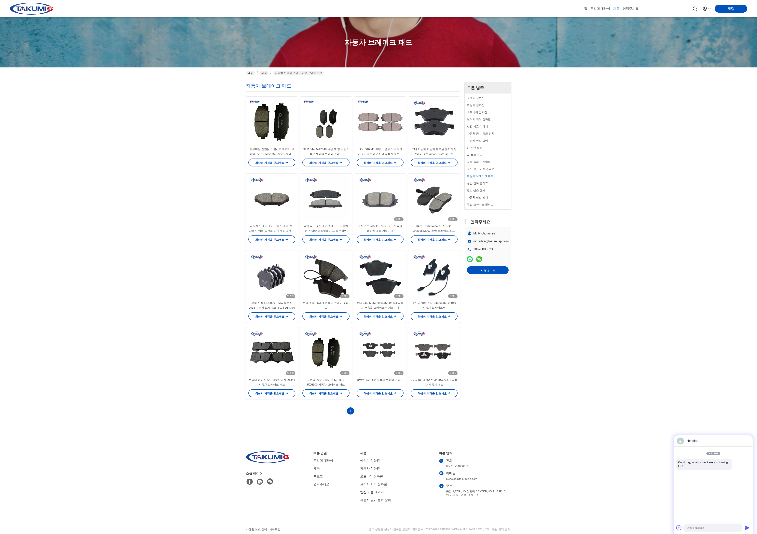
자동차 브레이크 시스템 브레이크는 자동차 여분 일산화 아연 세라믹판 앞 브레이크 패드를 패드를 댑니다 (272, 230)
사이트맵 (274, 529)
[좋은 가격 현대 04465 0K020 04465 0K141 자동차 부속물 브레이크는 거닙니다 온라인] (380, 275)
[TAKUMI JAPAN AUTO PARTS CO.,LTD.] (31, 9)
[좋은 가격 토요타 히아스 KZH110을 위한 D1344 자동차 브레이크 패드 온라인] (271, 352)
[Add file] (679, 527)
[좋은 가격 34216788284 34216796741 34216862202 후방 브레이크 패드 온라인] (434, 198)
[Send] (747, 527)
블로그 (318, 476)
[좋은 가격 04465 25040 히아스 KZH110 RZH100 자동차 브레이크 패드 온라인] (325, 352)
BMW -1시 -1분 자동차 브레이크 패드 (380, 379)
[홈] (267, 462)
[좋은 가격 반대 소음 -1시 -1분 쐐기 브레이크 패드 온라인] (325, 275)
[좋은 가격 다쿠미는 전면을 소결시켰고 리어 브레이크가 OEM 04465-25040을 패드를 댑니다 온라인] (271, 121)
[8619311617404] (259, 481)
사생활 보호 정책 (256, 529)
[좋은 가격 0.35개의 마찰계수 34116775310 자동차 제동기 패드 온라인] (434, 352)
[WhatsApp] (469, 259)
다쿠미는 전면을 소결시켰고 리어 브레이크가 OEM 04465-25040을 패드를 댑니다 (272, 154)
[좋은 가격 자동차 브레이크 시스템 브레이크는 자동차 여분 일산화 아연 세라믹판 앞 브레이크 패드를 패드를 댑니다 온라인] (271, 198)
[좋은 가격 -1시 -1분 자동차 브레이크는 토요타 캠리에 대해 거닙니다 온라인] (380, 198)
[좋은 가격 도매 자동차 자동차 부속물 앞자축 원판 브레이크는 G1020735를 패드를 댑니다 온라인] (434, 121)
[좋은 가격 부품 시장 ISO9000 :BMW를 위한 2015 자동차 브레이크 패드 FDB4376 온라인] (271, 275)
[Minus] (747, 441)
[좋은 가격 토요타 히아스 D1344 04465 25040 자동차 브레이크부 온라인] (434, 275)
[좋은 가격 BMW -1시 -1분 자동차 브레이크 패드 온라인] (380, 352)
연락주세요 (631, 8)
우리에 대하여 (600, 8)
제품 (616, 8)
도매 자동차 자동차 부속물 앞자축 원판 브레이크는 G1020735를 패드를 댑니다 (434, 154)
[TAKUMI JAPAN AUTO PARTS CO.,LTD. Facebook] (249, 481)
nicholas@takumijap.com (491, 241)
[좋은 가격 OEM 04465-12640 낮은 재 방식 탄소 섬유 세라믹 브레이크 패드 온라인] (325, 121)
